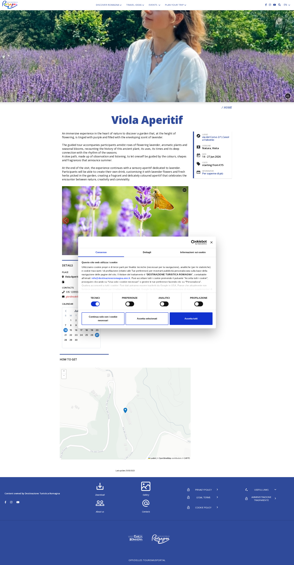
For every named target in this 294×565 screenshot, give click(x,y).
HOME (228, 107)
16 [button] (76, 330)
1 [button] (70, 320)
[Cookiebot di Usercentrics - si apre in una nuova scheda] (193, 242)
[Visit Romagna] (10, 4)
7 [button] (65, 325)
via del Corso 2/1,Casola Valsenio (215, 138)
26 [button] (91, 335)
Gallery (146, 494)
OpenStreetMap (165, 458)
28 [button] (65, 340)
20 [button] (97, 330)
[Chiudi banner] (211, 242)
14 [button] (65, 330)
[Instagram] (270, 4)
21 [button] (65, 335)
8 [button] (71, 325)
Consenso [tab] (101, 252)
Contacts (146, 511)
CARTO (187, 458)
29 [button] (71, 340)
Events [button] (153, 4)
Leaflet (153, 458)
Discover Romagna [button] (107, 4)
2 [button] (76, 320)
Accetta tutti (191, 318)
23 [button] (76, 335)
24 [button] (81, 335)
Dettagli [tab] (147, 252)
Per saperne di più (212, 173)
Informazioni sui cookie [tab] (192, 252)
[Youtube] (274, 4)
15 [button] (71, 330)
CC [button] (287, 96)
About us (100, 511)
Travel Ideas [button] (134, 4)
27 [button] (97, 335)
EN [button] (286, 4)
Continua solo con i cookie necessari (103, 318)
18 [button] (86, 330)
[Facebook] (266, 4)
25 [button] (86, 335)
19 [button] (92, 330)
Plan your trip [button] (174, 4)
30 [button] (76, 340)
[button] (66, 220)
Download (100, 494)
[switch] (129, 303)
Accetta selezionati (147, 318)
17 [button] (81, 330)
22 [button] (71, 335)
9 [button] (76, 325)
